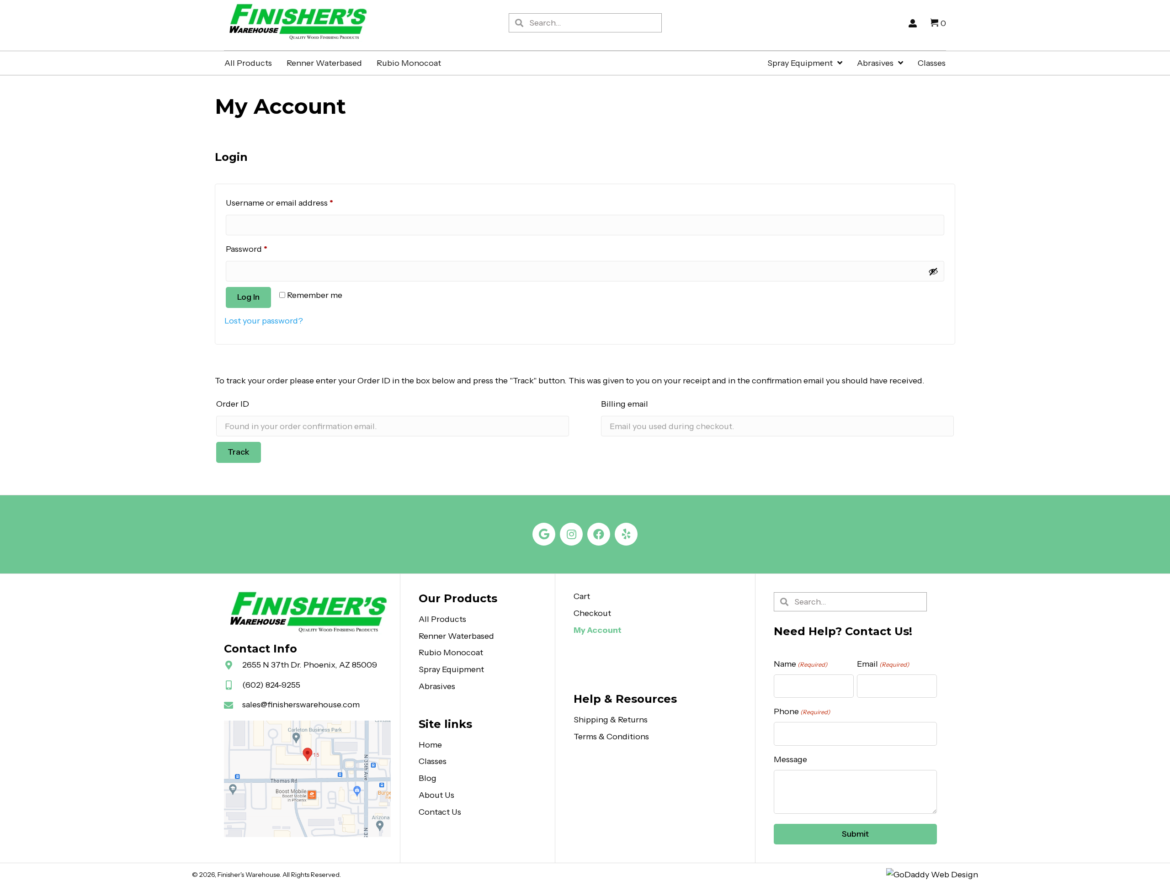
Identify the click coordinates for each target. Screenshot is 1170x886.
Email (883, 664)
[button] (543, 534)
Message (790, 759)
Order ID (232, 404)
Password (264, 249)
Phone (802, 711)
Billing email (624, 404)
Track (239, 452)
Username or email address (296, 202)
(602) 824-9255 (271, 685)
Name (800, 664)
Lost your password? (263, 321)
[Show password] (933, 271)
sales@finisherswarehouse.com (301, 705)
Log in (248, 297)
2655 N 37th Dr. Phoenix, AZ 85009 (309, 665)
